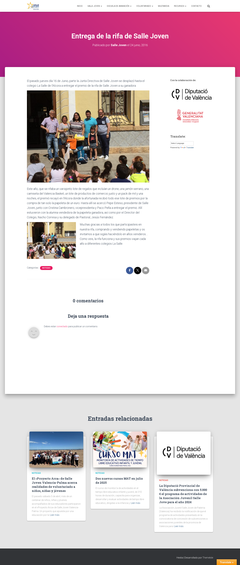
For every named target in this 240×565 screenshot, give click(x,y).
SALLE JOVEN (94, 6)
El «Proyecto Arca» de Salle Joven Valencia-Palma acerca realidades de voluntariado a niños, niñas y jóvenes (54, 485)
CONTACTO (196, 6)
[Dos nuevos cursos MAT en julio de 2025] (120, 449)
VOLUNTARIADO (144, 6)
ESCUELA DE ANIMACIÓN (118, 6)
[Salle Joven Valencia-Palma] (33, 6)
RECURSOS (179, 6)
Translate (190, 147)
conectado (62, 326)
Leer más (54, 515)
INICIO (80, 6)
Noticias (46, 268)
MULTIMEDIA (163, 6)
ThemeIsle (207, 557)
